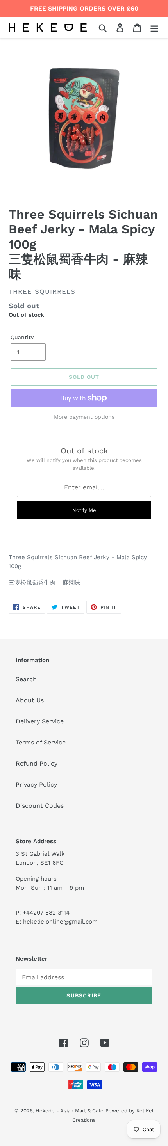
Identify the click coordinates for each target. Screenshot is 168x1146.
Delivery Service (40, 721)
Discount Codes (40, 805)
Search (26, 679)
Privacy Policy (36, 784)
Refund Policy (36, 763)
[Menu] (154, 27)
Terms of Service (41, 742)
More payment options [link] (84, 417)
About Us (30, 700)
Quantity (22, 337)
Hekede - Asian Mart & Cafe (70, 1111)
